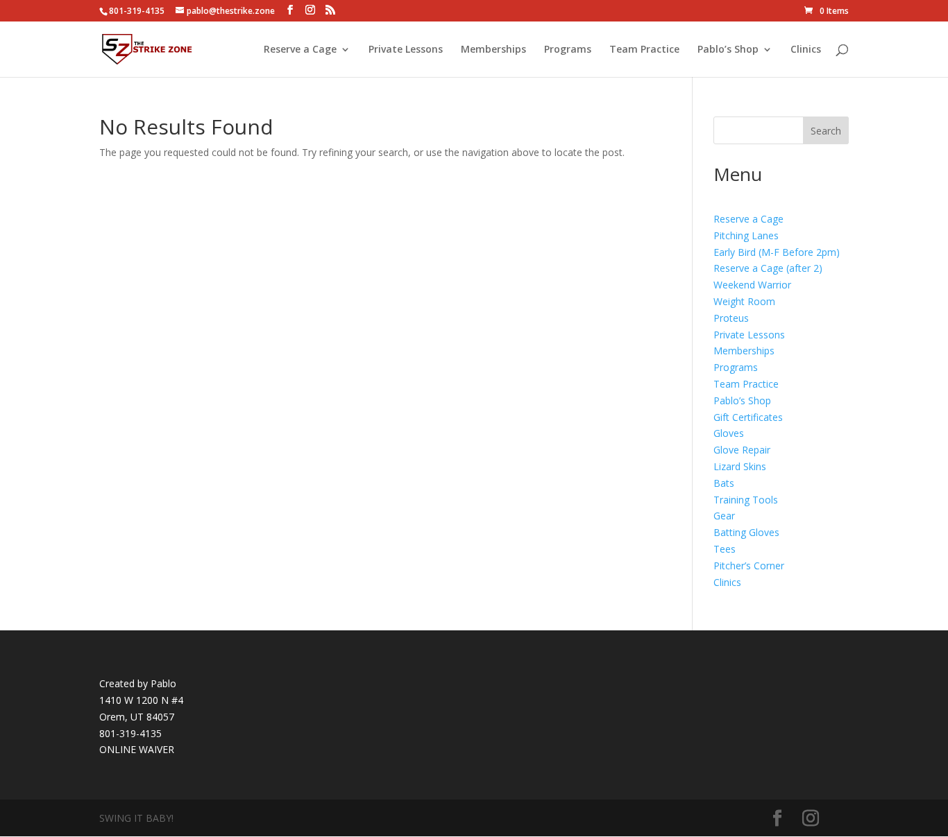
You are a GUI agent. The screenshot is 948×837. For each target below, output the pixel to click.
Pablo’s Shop (728, 49)
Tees (724, 548)
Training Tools (745, 499)
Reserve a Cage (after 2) (767, 268)
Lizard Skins (739, 466)
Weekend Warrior (752, 284)
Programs (567, 49)
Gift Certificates (748, 417)
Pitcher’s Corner (748, 565)
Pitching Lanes (746, 235)
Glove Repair (741, 449)
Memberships (493, 49)
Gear (724, 515)
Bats (723, 483)
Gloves (728, 433)
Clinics (805, 49)
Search (826, 130)
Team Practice (644, 49)
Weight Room (744, 301)
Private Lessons (406, 49)
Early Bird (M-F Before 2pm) (776, 252)
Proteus (731, 318)
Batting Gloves (746, 532)
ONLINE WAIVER (136, 749)
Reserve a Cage (300, 49)
